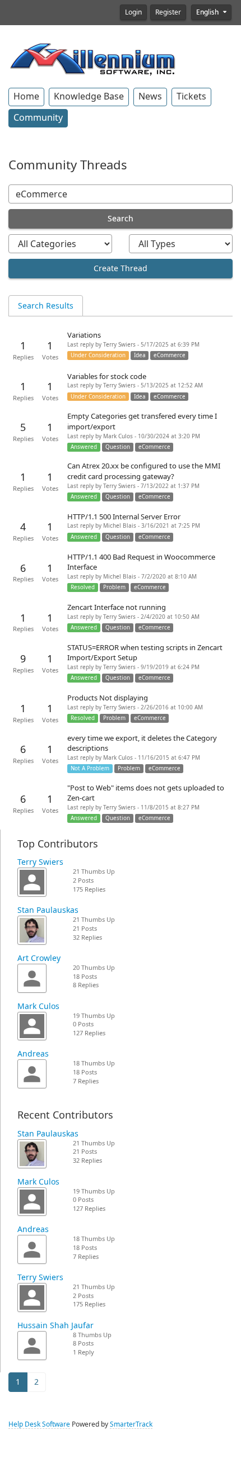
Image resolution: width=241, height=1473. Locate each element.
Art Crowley (39, 958)
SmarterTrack (131, 1424)
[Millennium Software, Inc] (92, 58)
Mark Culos (38, 1006)
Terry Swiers (40, 862)
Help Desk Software (39, 1424)
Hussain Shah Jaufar (55, 1325)
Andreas (33, 1053)
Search (120, 218)
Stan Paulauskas (47, 910)
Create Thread (120, 268)
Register (168, 12)
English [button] (208, 12)
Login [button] (133, 12)
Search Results (45, 305)
